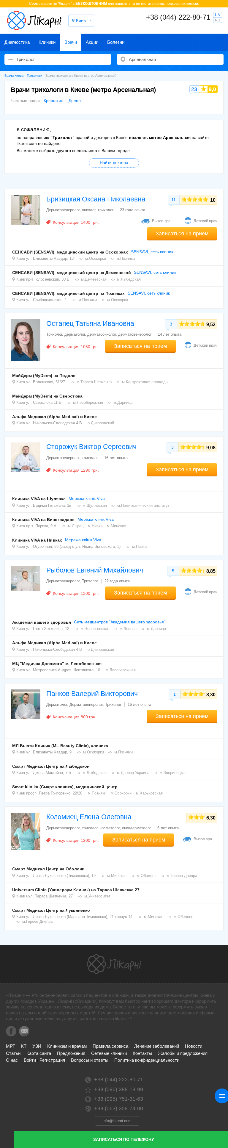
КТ (23, 1046)
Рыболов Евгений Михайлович (94, 570)
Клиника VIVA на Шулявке (39, 498)
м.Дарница (122, 402)
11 (173, 199)
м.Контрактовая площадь (145, 382)
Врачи (70, 42)
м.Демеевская (94, 279)
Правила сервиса (110, 1046)
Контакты (142, 1053)
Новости (193, 1046)
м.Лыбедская (129, 279)
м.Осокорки (95, 258)
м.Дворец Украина (133, 772)
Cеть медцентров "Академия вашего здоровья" (119, 622)
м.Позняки (125, 258)
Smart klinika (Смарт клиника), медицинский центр (65, 786)
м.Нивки (95, 526)
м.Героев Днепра (182, 875)
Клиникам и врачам (67, 1046)
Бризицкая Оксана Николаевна (95, 199)
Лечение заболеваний (156, 1046)
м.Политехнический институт (143, 505)
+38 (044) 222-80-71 (178, 17)
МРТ (10, 1046)
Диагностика (17, 42)
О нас (12, 1060)
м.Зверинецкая (173, 772)
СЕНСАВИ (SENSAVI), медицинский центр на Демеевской (71, 272)
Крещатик (53, 100)
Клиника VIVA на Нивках (37, 540)
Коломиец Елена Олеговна (89, 817)
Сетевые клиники (109, 1053)
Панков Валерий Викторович (92, 693)
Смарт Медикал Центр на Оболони (48, 869)
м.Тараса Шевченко (94, 382)
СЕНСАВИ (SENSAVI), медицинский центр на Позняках (68, 293)
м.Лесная (128, 628)
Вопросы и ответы (89, 1060)
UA (217, 15)
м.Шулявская (95, 505)
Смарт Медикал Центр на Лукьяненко (51, 910)
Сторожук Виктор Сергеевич (91, 447)
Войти (30, 1060)
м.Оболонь (146, 875)
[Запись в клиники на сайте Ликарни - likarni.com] (34, 20)
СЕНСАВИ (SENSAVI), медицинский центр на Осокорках (70, 252)
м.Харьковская (149, 793)
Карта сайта (38, 1053)
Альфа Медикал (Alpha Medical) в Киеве (54, 416)
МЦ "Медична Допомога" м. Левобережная (57, 663)
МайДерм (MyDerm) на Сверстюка (47, 396)
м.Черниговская (95, 628)
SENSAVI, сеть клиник (152, 251)
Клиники (47, 42)
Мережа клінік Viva (87, 498)
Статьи (13, 1053)
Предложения (71, 1053)
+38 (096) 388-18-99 (118, 1089)
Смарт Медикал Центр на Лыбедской (51, 766)
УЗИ (36, 1046)
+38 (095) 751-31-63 (118, 1099)
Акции (92, 42)
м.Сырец (75, 526)
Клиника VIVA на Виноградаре (43, 519)
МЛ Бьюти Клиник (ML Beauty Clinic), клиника (60, 745)
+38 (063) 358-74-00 (118, 1108)
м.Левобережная (88, 402)
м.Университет (97, 896)
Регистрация (52, 1060)
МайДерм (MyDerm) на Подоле (43, 375)
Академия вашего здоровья (41, 622)
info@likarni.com (117, 1121)
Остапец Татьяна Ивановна (90, 323)
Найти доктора (114, 162)
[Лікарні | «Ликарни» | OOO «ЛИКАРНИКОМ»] (114, 964)
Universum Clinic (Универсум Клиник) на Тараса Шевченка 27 (76, 889)
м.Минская (116, 526)
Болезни (115, 42)
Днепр (75, 100)
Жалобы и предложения (183, 1053)
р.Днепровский (101, 423)
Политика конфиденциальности (146, 1060)
